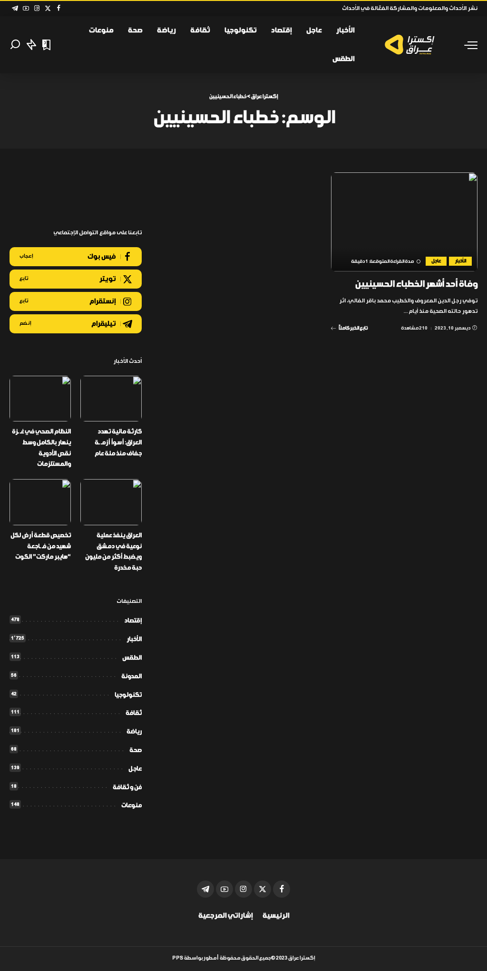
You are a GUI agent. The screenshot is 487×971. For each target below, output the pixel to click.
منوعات (131, 805)
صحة (135, 750)
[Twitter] (47, 8)
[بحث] (15, 44)
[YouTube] (25, 8)
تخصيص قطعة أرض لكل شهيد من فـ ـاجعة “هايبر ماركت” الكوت (40, 546)
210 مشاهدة (414, 328)
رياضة (134, 731)
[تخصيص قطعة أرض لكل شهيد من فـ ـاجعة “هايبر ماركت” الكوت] (40, 502)
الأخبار (460, 261)
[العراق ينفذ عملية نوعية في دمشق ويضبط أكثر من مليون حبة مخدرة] (111, 502)
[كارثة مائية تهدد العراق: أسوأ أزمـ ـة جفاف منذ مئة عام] (111, 399)
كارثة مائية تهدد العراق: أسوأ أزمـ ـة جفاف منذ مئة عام (118, 442)
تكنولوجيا (128, 695)
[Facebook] (58, 8)
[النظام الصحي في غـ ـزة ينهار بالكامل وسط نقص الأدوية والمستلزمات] (40, 399)
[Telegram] (15, 8)
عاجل (436, 261)
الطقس (132, 657)
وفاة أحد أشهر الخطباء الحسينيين (416, 284)
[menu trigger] (466, 44)
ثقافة (134, 713)
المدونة (131, 676)
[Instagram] (36, 8)
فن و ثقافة (127, 787)
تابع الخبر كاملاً (353, 328)
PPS (177, 958)
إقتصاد (133, 620)
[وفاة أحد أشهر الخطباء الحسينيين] (404, 221)
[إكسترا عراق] (412, 44)
